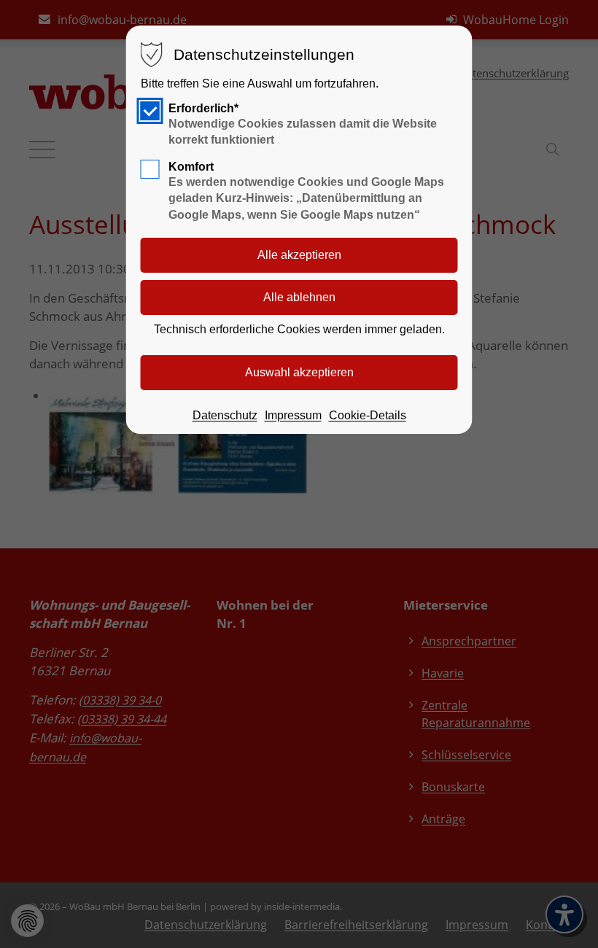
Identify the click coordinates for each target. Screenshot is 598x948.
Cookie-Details (367, 415)
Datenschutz (225, 415)
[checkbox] (150, 110)
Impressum (293, 415)
